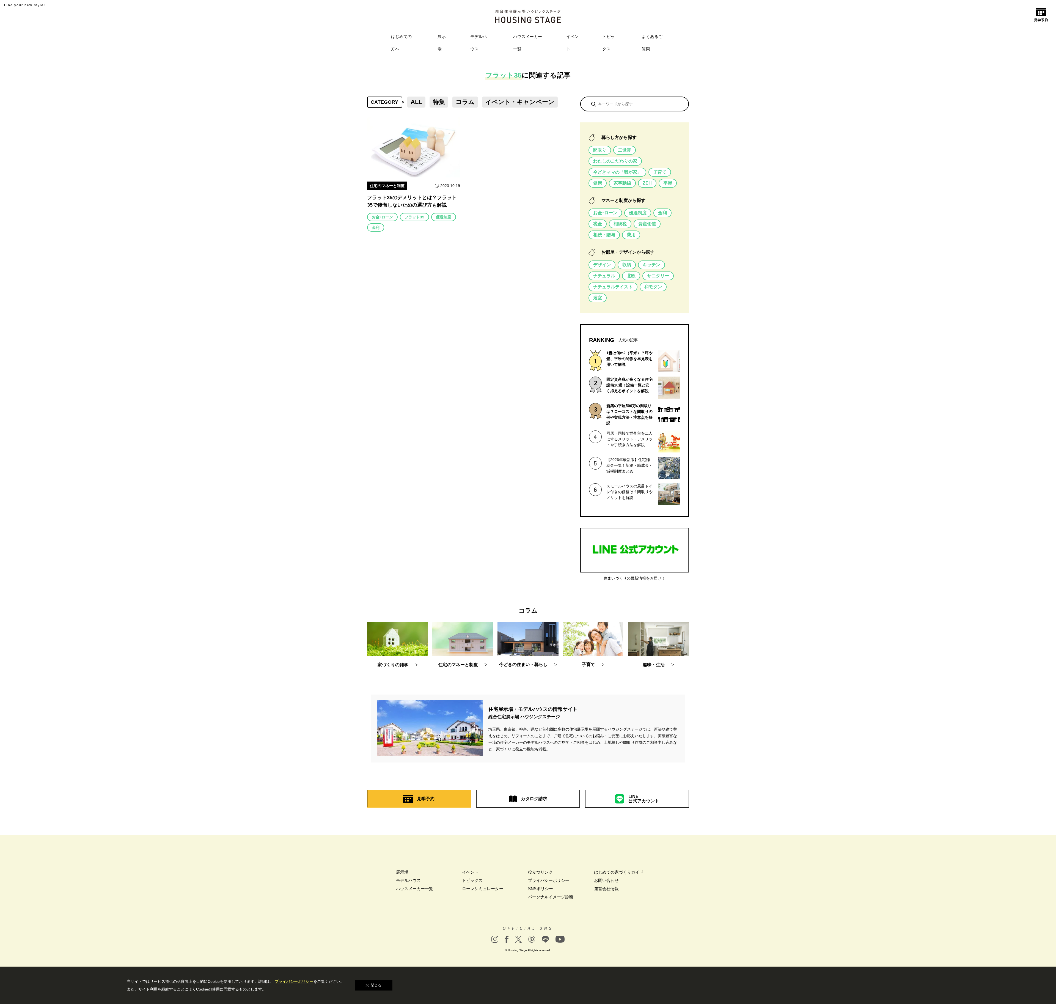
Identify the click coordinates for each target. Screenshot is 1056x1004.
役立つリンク (540, 872)
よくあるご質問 (652, 42)
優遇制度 (443, 217)
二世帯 (624, 150)
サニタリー (658, 275)
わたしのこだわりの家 (615, 161)
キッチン (651, 264)
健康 (597, 183)
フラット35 (414, 217)
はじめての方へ (401, 42)
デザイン (602, 264)
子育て (659, 172)
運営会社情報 (606, 888)
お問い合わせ (606, 880)
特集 (439, 101)
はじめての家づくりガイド (619, 872)
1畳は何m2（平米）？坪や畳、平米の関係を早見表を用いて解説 (629, 359)
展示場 (442, 42)
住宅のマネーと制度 (387, 185)
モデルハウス (478, 42)
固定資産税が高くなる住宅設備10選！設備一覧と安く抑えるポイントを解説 (629, 385)
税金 (597, 223)
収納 (626, 264)
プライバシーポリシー (548, 880)
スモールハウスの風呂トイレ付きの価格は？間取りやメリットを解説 (629, 492)
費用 (631, 234)
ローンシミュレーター (482, 888)
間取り (599, 150)
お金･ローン (382, 217)
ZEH (647, 183)
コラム (465, 101)
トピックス (608, 42)
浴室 (597, 297)
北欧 (631, 275)
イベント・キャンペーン (519, 101)
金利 (376, 227)
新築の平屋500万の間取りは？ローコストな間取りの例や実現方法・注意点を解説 (629, 414)
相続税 (620, 223)
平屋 (667, 183)
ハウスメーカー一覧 (527, 42)
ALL (416, 101)
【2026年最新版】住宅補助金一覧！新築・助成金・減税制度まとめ (629, 465)
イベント (572, 42)
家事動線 (622, 183)
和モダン (653, 286)
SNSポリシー (540, 888)
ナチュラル (604, 275)
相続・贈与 (604, 234)
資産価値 (647, 223)
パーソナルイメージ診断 (550, 897)
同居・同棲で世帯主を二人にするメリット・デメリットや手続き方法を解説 (629, 439)
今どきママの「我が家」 (617, 172)
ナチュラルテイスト (613, 286)
